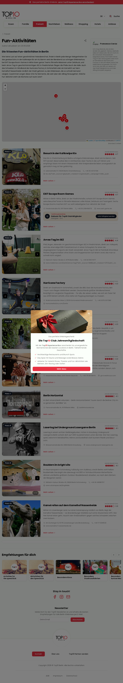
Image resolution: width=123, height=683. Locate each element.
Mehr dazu (61, 369)
